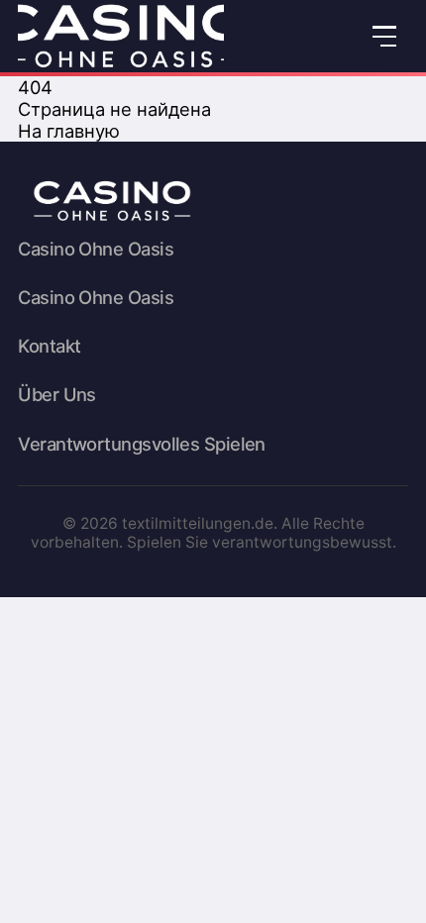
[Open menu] (385, 36)
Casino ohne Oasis (95, 249)
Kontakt (49, 346)
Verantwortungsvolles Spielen (142, 444)
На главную (69, 131)
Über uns (57, 394)
